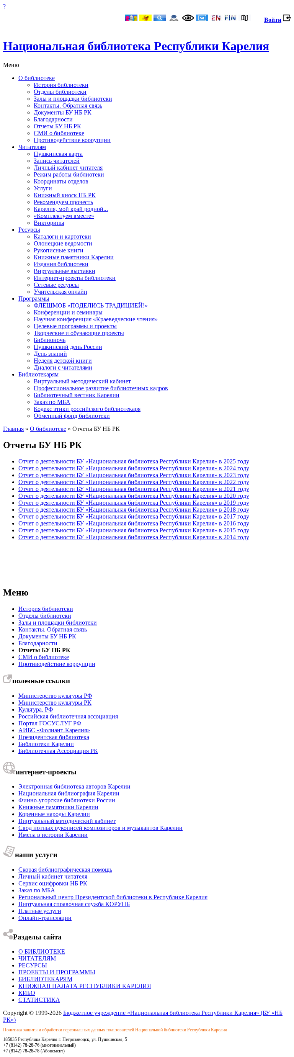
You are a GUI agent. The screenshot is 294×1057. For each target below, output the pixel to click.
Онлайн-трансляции (45, 918)
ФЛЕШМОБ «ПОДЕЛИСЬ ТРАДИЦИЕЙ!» (91, 305)
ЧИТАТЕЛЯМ (37, 958)
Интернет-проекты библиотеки (75, 278)
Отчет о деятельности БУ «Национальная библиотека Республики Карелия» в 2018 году (133, 509)
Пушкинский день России (68, 347)
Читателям (32, 147)
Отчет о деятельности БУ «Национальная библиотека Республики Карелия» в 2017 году (133, 516)
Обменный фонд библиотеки (72, 415)
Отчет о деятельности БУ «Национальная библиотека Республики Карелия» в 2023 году (133, 475)
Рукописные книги (58, 250)
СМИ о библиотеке (59, 133)
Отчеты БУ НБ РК (57, 126)
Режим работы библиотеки (69, 174)
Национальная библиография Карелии (68, 793)
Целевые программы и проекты (75, 326)
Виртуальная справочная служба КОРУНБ (74, 904)
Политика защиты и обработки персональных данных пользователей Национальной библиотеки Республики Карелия (115, 1029)
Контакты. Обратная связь (68, 105)
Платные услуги (39, 911)
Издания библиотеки (61, 264)
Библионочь (49, 340)
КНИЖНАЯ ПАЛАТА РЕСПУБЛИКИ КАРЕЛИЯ (84, 986)
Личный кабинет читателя (68, 167)
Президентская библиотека (53, 737)
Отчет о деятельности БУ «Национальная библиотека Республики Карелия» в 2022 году (133, 482)
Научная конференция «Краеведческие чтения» (96, 319)
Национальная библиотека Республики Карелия (136, 46)
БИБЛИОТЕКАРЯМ (45, 979)
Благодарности (53, 119)
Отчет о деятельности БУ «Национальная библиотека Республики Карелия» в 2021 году (133, 489)
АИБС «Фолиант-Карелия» (54, 730)
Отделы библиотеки (60, 91)
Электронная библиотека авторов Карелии (74, 786)
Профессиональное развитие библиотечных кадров (101, 388)
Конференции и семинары (68, 312)
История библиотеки (61, 85)
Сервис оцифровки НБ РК (52, 883)
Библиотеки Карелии (46, 744)
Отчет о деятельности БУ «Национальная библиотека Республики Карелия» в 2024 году (133, 468)
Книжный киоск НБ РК (65, 195)
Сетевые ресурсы (56, 284)
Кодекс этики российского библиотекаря (87, 409)
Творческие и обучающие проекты (79, 333)
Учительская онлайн (60, 291)
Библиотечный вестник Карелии (76, 395)
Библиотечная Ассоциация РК (58, 751)
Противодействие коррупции (72, 140)
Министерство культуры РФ (55, 695)
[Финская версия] (230, 19)
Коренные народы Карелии (54, 814)
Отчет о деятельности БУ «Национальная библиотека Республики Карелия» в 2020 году (133, 496)
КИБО (26, 993)
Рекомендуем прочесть (63, 202)
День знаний (50, 353)
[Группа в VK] (202, 19)
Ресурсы (29, 229)
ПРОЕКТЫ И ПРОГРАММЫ (56, 972)
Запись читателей (57, 160)
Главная (13, 428)
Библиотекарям (38, 374)
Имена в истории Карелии (53, 834)
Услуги (43, 188)
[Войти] (287, 19)
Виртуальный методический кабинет (82, 381)
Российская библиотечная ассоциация (68, 716)
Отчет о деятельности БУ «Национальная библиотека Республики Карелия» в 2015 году (133, 530)
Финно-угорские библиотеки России (66, 800)
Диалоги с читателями (63, 367)
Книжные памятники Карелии (74, 257)
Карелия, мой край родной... (71, 209)
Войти (272, 19)
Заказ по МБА (52, 402)
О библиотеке (36, 78)
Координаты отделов (61, 181)
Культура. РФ (35, 709)
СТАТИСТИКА (39, 999)
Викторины (49, 222)
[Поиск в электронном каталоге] (160, 19)
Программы (33, 298)
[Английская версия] (216, 19)
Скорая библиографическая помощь (65, 869)
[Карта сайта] (244, 19)
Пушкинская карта (58, 154)
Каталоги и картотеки (62, 236)
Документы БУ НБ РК (62, 112)
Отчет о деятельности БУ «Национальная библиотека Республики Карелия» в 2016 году (133, 523)
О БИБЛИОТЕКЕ (41, 951)
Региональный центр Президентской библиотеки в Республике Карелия (112, 897)
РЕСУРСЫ (32, 965)
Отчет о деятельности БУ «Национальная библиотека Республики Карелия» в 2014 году (133, 537)
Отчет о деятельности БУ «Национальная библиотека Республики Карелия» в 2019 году (133, 502)
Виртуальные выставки (64, 271)
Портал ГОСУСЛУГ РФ (50, 723)
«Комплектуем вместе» (64, 216)
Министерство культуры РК (54, 702)
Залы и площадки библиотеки (73, 98)
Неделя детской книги (63, 360)
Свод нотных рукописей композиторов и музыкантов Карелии (100, 828)
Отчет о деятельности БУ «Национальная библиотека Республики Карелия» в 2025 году (133, 461)
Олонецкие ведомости (63, 243)
